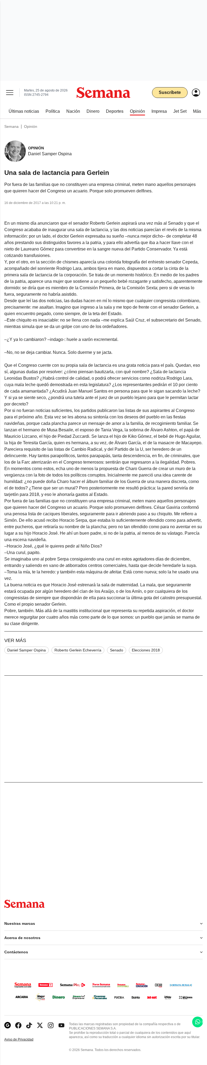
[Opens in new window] (18, 1025)
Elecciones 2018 (146, 650)
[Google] (7, 1025)
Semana (11, 126)
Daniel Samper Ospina (26, 650)
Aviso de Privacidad (24, 1040)
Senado (116, 650)
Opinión (30, 126)
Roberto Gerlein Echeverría (77, 650)
